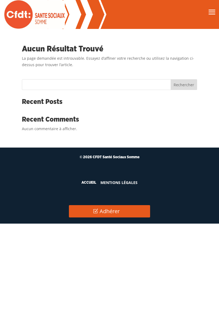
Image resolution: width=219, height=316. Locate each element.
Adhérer (110, 211)
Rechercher (184, 84)
